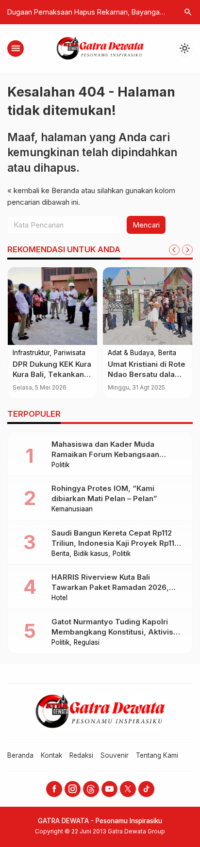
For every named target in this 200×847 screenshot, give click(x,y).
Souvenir (114, 755)
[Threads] (91, 789)
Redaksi (81, 755)
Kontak (51, 755)
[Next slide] (187, 249)
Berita (167, 353)
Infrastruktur (31, 353)
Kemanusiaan (72, 509)
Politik (60, 465)
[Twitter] (128, 789)
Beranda (20, 755)
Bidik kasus (91, 554)
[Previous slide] (174, 249)
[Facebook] (54, 789)
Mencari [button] (146, 224)
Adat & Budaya (131, 353)
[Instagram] (73, 789)
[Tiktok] (146, 789)
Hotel (59, 598)
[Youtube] (109, 789)
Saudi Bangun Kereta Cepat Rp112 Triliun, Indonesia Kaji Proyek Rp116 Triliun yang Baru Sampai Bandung (115, 543)
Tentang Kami (157, 755)
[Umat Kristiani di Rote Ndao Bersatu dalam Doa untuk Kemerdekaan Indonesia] (147, 306)
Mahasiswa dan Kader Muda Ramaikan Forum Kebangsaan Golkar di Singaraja (105, 454)
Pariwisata (69, 353)
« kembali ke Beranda (43, 190)
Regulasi (87, 642)
